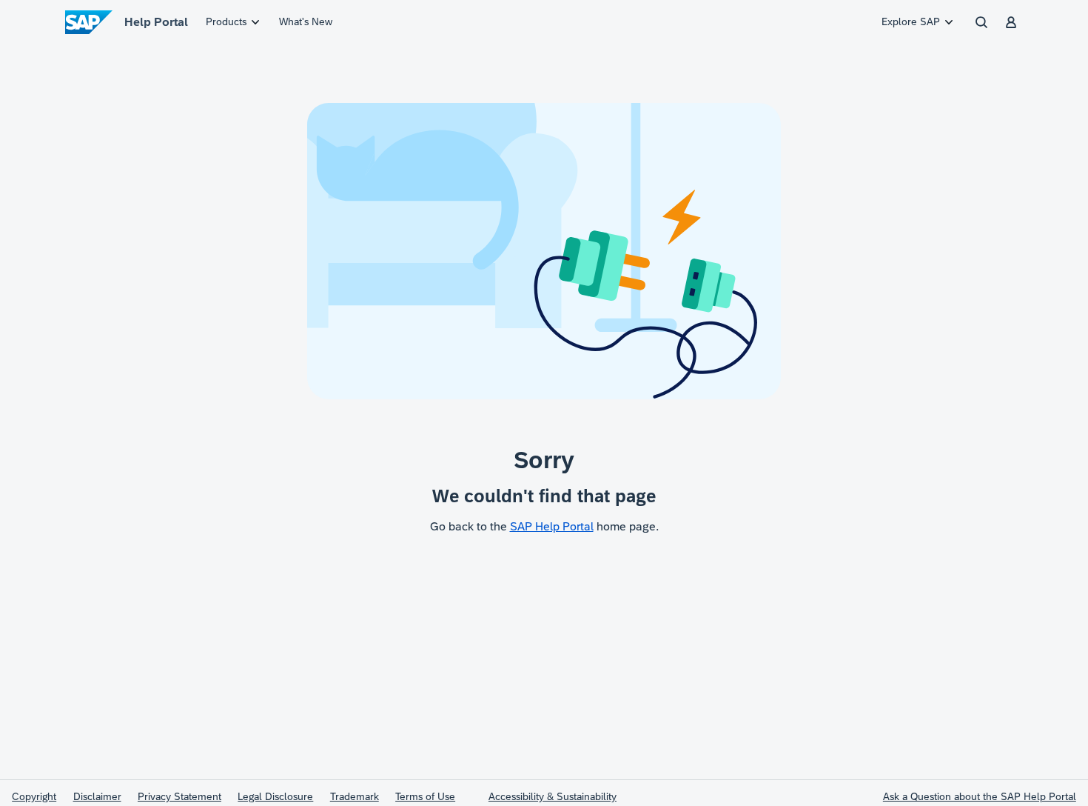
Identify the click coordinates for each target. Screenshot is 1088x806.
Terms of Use (425, 796)
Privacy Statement (179, 796)
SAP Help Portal (552, 526)
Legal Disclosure (275, 796)
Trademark (354, 796)
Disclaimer (97, 796)
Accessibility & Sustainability (552, 796)
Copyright (34, 796)
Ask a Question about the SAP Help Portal (979, 796)
